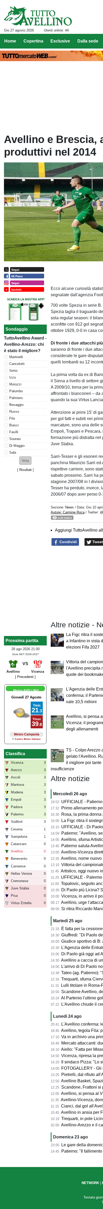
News (69, 507)
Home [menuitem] (10, 41)
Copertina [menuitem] (33, 41)
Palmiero (16, 398)
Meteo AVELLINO (26, 690)
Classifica (15, 753)
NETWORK (90, 1183)
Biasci (14, 425)
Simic (13, 371)
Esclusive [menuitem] (60, 41)
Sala (12, 452)
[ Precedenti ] (25, 677)
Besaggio (16, 405)
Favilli (13, 432)
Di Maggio (17, 446)
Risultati (25, 470)
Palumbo (16, 391)
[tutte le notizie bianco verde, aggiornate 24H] (38, 16)
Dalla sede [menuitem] (87, 41)
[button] (25, 461)
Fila (12, 418)
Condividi (67, 542)
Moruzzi (15, 384)
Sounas (15, 439)
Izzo (12, 377)
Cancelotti (17, 364)
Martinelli (16, 357)
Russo (14, 411)
